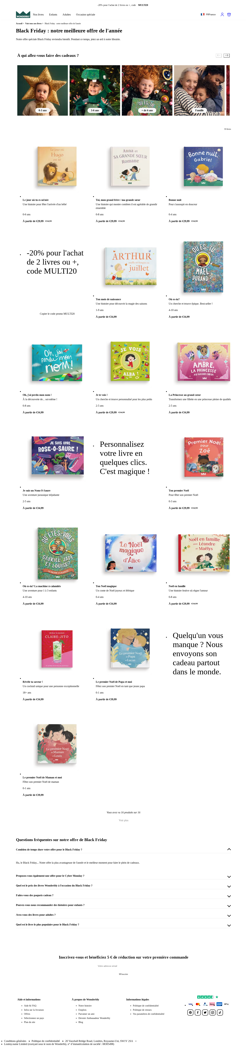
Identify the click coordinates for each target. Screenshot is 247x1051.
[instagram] (213, 1012)
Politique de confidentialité (146, 1005)
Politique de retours (142, 1010)
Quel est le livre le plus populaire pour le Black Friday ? (47, 924)
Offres (27, 1014)
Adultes (67, 14)
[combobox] (208, 15)
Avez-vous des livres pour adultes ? (36, 914)
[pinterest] (190, 1012)
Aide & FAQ (30, 1005)
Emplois (82, 1010)
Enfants (53, 14)
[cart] (229, 14)
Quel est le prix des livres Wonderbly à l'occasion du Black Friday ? (54, 885)
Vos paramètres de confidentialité (148, 1014)
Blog (80, 1022)
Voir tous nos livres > (34, 23)
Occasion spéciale (85, 14)
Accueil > (20, 23)
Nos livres (38, 14)
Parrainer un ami (86, 1014)
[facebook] (198, 1012)
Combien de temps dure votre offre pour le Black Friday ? (49, 849)
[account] (222, 14)
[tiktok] (220, 1012)
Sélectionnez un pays (34, 1018)
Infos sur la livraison (34, 1010)
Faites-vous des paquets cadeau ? (34, 895)
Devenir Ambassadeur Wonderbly (94, 1018)
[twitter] (205, 1012)
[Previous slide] (219, 55)
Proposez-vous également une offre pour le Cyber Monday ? (50, 875)
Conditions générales (15, 1041)
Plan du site (29, 1022)
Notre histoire (85, 1005)
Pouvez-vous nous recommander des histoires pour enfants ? (50, 905)
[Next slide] (226, 55)
